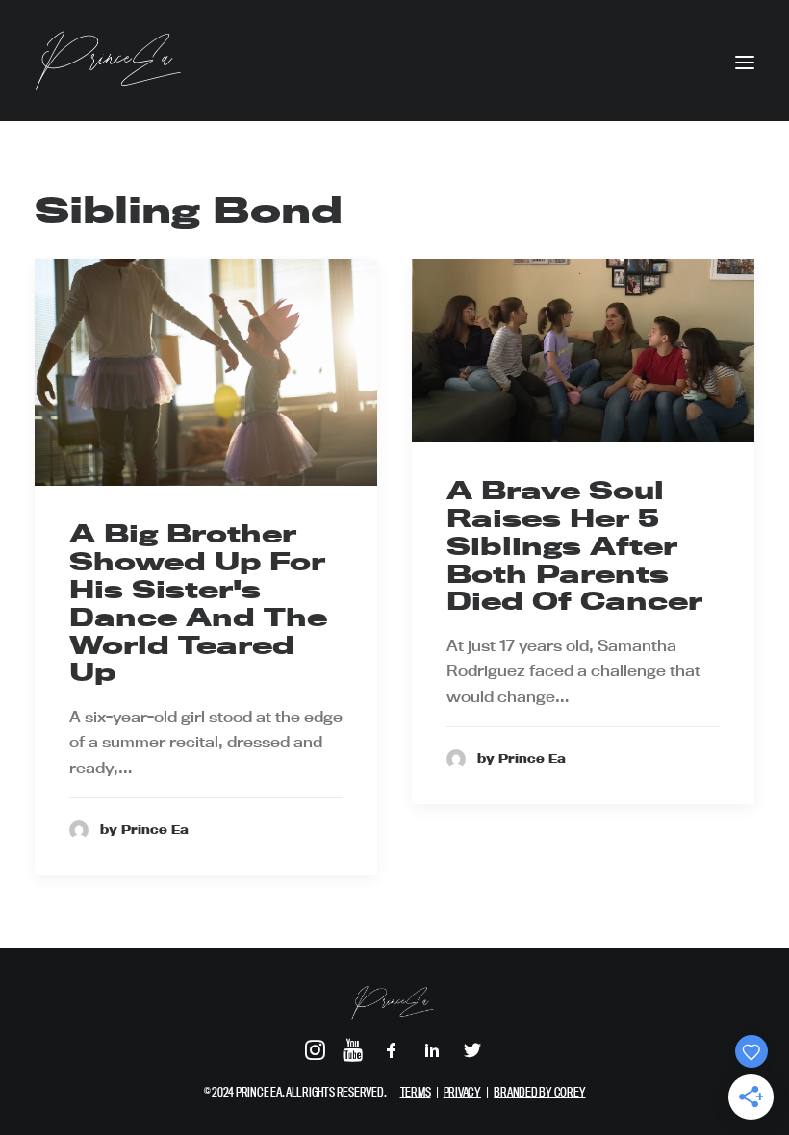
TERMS (415, 1091)
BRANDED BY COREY (539, 1091)
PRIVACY (462, 1091)
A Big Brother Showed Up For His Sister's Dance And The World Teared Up (198, 602)
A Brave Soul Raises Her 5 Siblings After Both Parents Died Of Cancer (574, 545)
